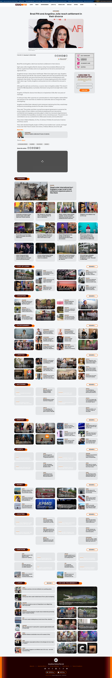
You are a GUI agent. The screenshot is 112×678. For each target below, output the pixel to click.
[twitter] (58, 56)
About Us (32, 666)
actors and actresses (22, 144)
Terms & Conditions (77, 666)
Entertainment (45, 4)
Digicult (69, 4)
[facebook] (55, 56)
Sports (76, 4)
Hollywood (39, 144)
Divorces (46, 144)
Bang (23, 140)
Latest (31, 4)
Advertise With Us (42, 666)
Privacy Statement (54, 666)
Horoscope (61, 4)
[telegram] (60, 56)
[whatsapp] (62, 56)
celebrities (32, 144)
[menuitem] (31, 5)
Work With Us (66, 666)
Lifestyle (53, 4)
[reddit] (64, 56)
